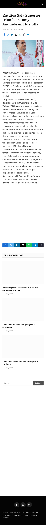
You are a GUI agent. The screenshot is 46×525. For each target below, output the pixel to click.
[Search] (42, 4)
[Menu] (4, 4)
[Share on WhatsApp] (20, 35)
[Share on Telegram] (28, 35)
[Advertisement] (23, 212)
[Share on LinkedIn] (12, 35)
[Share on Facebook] (4, 35)
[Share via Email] (16, 35)
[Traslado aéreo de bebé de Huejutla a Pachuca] (23, 346)
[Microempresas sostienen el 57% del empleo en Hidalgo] (23, 272)
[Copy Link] (24, 35)
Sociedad (20, 29)
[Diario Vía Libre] (23, 4)
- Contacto (25, 513)
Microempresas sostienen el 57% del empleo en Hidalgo (20, 289)
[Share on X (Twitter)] (8, 35)
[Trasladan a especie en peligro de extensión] (23, 309)
